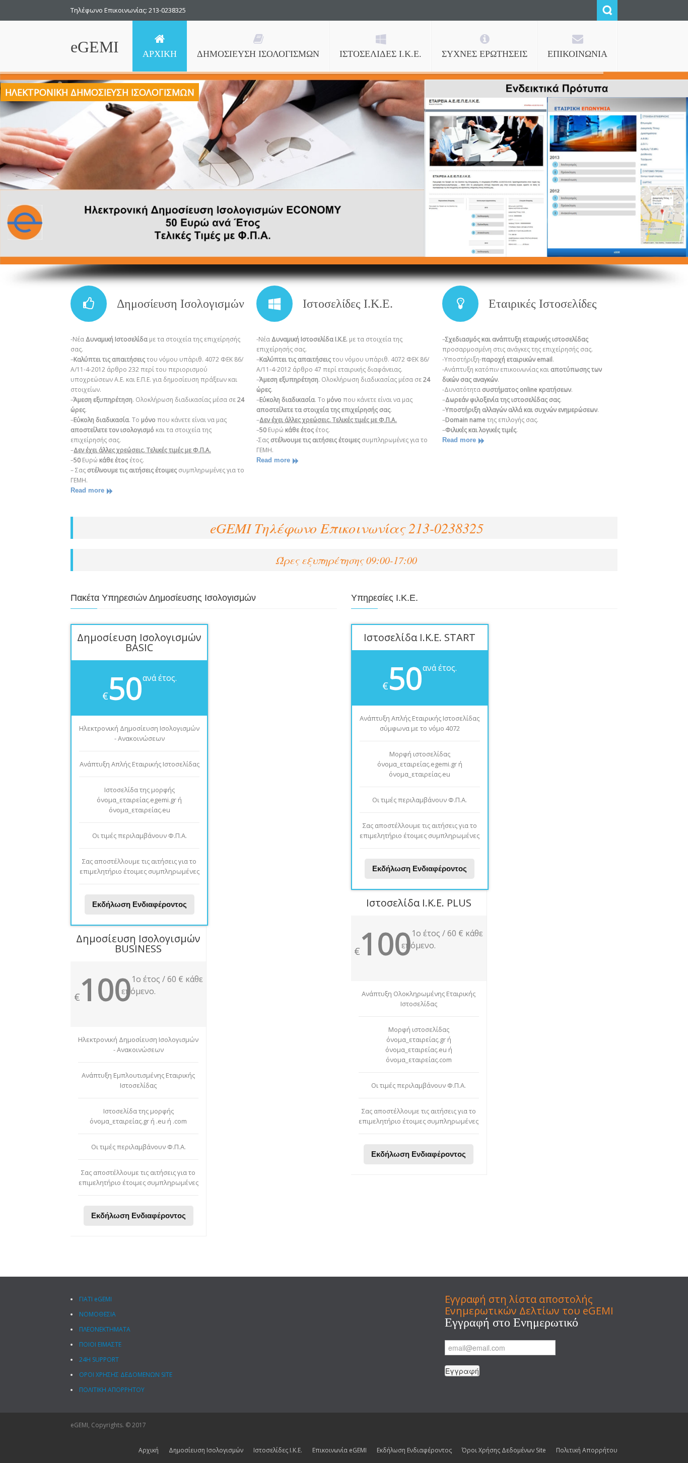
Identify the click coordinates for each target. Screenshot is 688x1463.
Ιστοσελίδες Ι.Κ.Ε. (348, 303)
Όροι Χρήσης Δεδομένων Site (504, 1450)
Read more (87, 490)
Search (607, 10)
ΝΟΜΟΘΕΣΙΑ (97, 1314)
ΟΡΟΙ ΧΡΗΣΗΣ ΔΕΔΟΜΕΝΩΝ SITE (125, 1374)
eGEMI (95, 46)
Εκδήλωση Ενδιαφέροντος (139, 904)
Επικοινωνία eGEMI (339, 1450)
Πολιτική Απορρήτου (586, 1450)
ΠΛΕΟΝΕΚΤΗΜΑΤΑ (104, 1329)
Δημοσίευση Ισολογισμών (180, 303)
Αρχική (149, 1450)
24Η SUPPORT (99, 1359)
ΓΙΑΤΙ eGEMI (95, 1299)
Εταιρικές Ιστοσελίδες (543, 303)
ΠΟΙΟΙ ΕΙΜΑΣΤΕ (100, 1344)
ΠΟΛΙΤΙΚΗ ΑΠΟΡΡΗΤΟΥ (112, 1389)
